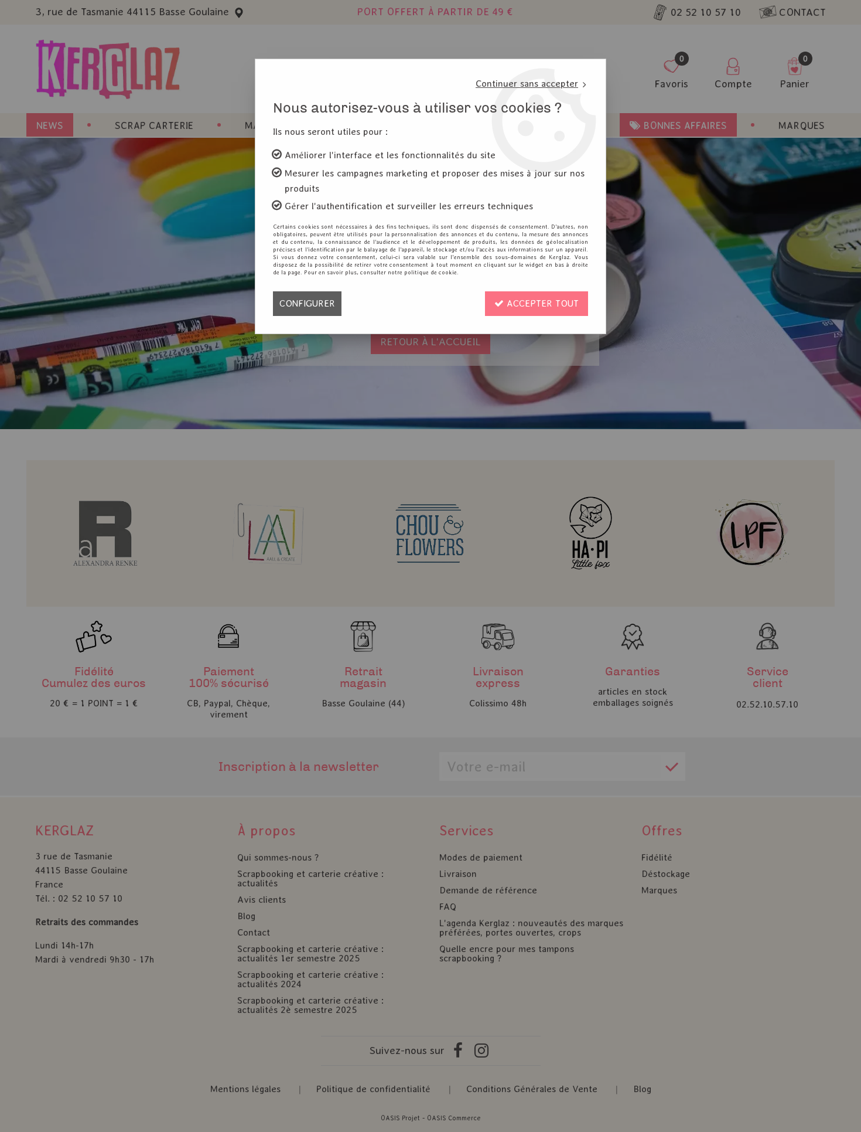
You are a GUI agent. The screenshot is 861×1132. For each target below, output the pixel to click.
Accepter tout (541, 303)
